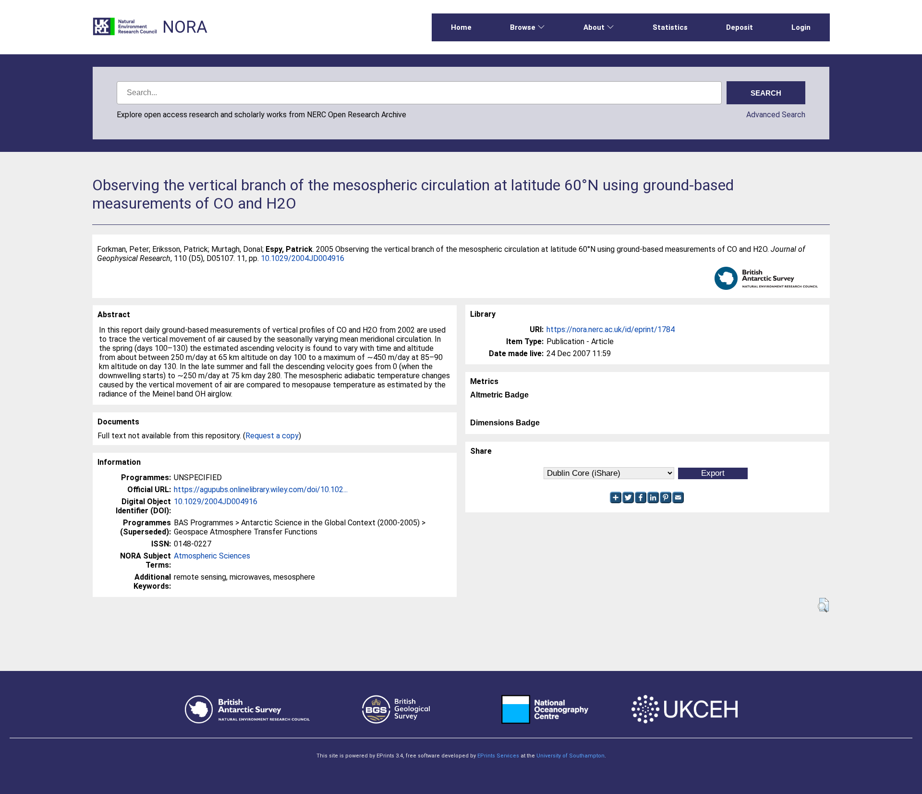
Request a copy (272, 435)
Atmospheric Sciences (212, 555)
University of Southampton (570, 756)
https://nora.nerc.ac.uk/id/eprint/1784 (610, 329)
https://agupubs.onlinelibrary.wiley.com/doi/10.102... (261, 489)
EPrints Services (498, 756)
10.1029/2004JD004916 (302, 258)
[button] (823, 605)
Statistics (670, 27)
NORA (184, 27)
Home (461, 27)
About (594, 27)
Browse (522, 27)
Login (801, 27)
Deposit (739, 27)
